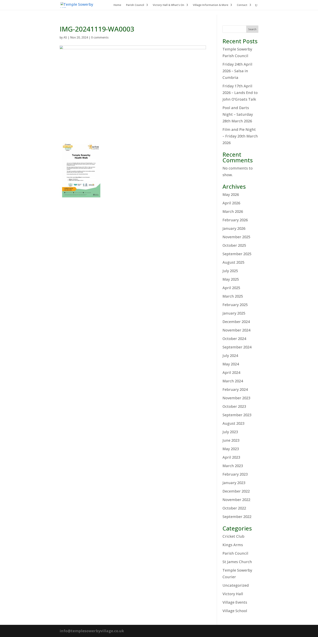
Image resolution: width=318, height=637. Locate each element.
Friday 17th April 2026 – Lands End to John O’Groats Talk (240, 92)
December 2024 (236, 321)
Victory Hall (232, 593)
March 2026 (232, 211)
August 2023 (233, 423)
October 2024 (234, 338)
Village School (234, 610)
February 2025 (235, 304)
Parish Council (135, 5)
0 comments (100, 37)
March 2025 (232, 296)
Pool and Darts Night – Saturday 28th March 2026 (237, 114)
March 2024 (232, 380)
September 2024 (236, 347)
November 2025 (236, 236)
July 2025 (230, 270)
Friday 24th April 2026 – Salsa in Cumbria (237, 71)
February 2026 (235, 219)
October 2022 (234, 508)
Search (252, 29)
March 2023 (232, 465)
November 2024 (236, 330)
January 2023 (233, 482)
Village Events (234, 602)
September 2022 (236, 516)
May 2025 (230, 279)
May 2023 (230, 448)
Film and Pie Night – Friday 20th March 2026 (240, 136)
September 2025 (236, 253)
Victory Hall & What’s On (168, 5)
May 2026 (230, 194)
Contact (242, 5)
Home (117, 5)
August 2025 (233, 262)
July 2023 (230, 431)
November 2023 (236, 397)
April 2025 (231, 287)
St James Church (237, 561)
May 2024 (230, 364)
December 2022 (236, 491)
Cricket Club (233, 536)
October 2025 (234, 245)
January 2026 (233, 228)
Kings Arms (232, 544)
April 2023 (231, 457)
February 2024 (235, 389)
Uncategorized (235, 585)
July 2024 (230, 355)
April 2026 (231, 202)
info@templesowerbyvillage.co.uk (92, 630)
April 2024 (231, 372)
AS (65, 37)
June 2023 (230, 440)
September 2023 (236, 414)
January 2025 (233, 313)
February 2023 (235, 474)
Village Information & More (210, 5)
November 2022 (236, 499)
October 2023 (234, 406)
